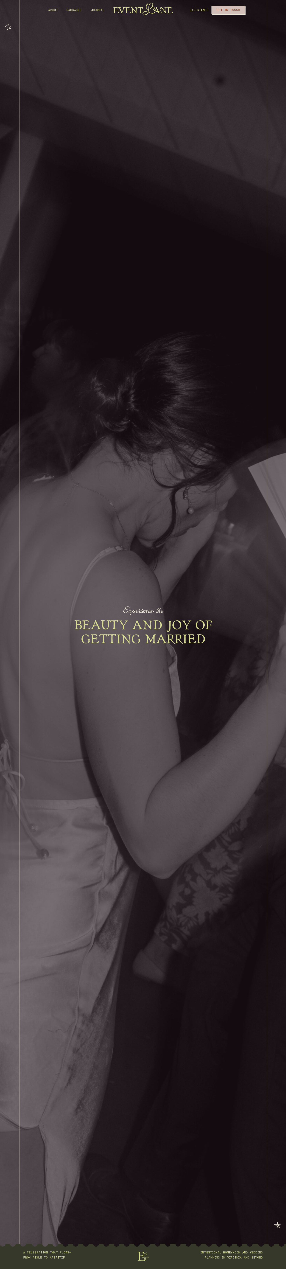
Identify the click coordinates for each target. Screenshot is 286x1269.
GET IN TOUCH (228, 10)
